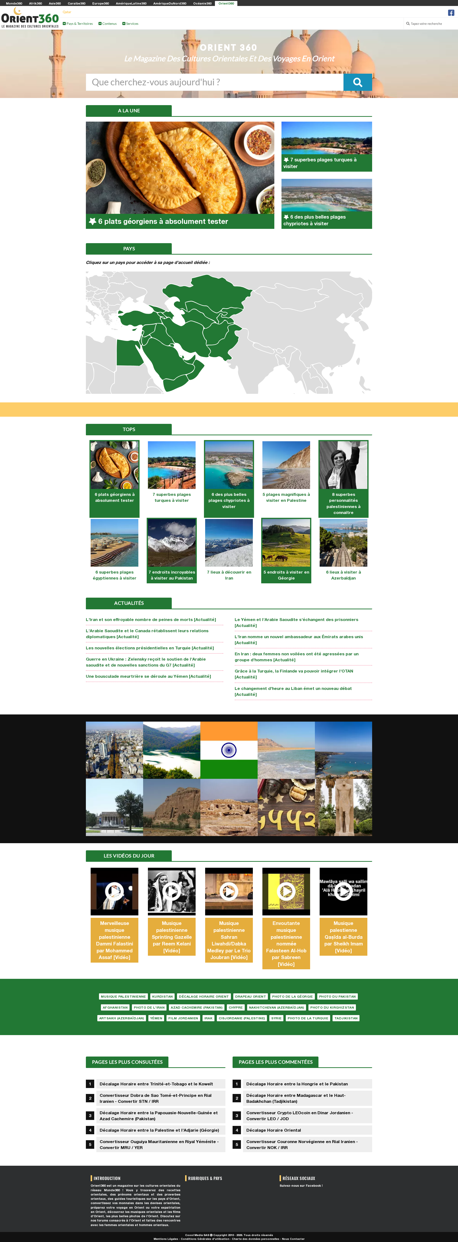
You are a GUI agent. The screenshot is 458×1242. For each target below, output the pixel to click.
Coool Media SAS (197, 1235)
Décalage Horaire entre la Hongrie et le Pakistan (297, 1083)
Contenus (109, 23)
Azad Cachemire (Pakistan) (197, 1007)
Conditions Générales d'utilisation (205, 1238)
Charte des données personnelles (255, 1238)
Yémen (156, 1018)
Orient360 (226, 3)
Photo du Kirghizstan (332, 1007)
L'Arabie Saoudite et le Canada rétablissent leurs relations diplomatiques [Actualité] (147, 633)
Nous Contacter (293, 1238)
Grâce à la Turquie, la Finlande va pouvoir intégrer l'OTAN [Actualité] (294, 673)
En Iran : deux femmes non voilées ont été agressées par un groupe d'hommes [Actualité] (297, 656)
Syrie (276, 1018)
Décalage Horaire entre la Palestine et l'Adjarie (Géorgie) (159, 1130)
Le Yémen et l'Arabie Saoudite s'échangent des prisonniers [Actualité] (296, 622)
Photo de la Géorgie (292, 996)
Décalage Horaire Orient (204, 996)
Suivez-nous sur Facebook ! (301, 1185)
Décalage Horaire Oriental (273, 1130)
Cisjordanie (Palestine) (242, 1018)
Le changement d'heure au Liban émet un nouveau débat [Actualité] (293, 691)
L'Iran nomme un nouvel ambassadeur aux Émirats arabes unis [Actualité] (299, 639)
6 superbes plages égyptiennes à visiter (114, 575)
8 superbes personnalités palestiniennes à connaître (343, 503)
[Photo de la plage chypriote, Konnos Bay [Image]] (343, 750)
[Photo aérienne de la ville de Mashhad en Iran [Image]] (114, 750)
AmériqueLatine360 (131, 3)
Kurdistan (162, 996)
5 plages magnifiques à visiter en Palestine (286, 497)
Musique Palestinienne (123, 996)
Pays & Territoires (79, 23)
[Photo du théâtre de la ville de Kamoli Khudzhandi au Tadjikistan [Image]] (114, 807)
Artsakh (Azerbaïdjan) (121, 1018)
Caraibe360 (76, 3)
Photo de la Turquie (308, 1018)
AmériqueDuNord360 (169, 3)
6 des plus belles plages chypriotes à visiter (229, 500)
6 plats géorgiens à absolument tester (115, 497)
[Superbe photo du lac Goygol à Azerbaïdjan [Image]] (171, 750)
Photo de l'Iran (149, 1007)
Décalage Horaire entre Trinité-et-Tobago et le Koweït (156, 1083)
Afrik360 (35, 3)
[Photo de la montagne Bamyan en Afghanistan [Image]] (171, 807)
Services (131, 23)
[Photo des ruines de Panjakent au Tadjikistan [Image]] (229, 807)
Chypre (236, 1007)
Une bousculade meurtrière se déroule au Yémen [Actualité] (148, 676)
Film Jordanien (183, 1018)
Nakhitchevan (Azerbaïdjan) (276, 1007)
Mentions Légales (166, 1238)
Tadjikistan (346, 1018)
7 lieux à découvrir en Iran (229, 575)
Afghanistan (115, 1007)
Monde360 (14, 3)
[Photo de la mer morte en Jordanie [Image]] (286, 750)
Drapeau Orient (250, 996)
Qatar (67, 12)
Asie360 (55, 3)
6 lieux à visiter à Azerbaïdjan (343, 575)
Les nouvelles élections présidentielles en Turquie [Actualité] (150, 647)
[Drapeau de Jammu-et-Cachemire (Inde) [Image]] (229, 750)
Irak (208, 1018)
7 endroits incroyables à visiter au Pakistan (172, 575)
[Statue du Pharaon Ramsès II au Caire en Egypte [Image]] (343, 807)
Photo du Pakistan (337, 996)
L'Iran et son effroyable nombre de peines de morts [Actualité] (151, 619)
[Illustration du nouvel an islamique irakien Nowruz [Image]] (286, 807)
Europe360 (100, 3)
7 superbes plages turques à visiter (172, 497)
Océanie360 (202, 3)
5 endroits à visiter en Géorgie (286, 575)
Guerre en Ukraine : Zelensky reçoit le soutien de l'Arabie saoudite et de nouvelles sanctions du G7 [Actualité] (146, 662)
